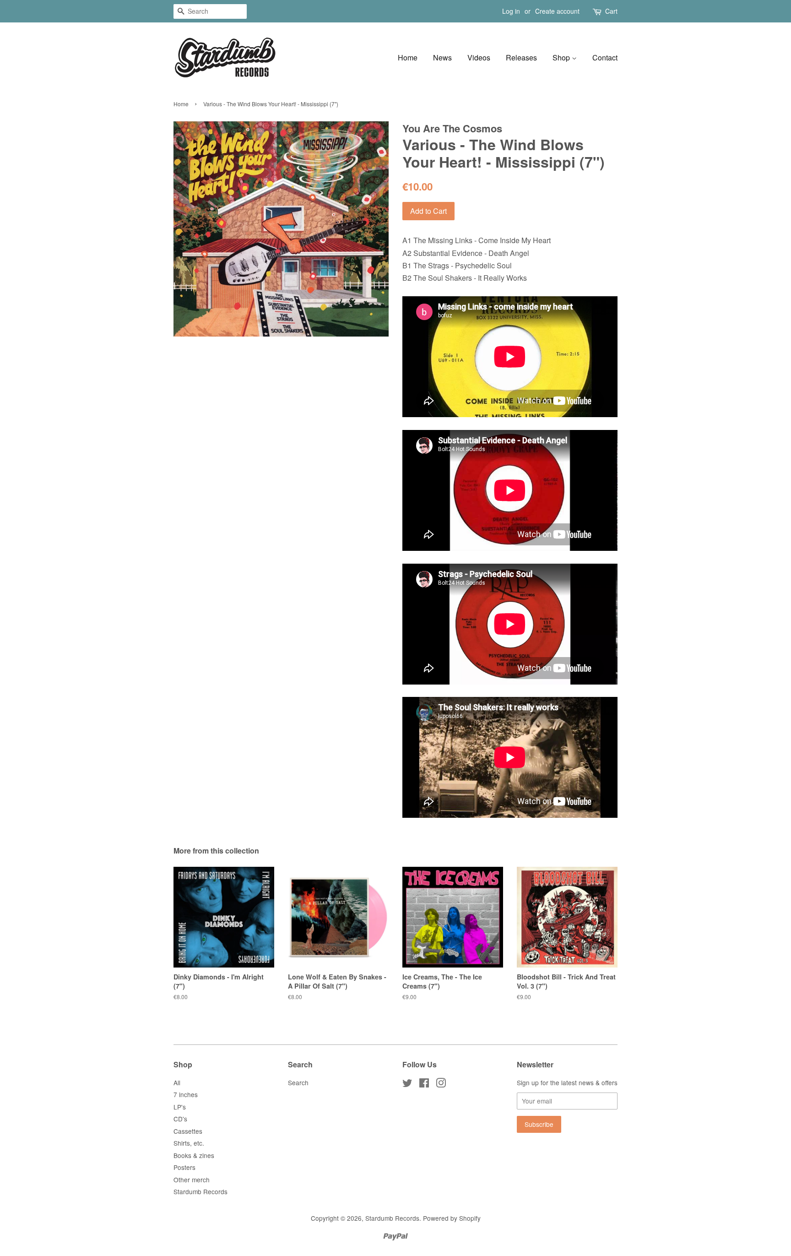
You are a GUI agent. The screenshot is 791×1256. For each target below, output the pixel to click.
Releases (521, 57)
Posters (184, 1167)
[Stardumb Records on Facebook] (424, 1084)
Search (298, 1082)
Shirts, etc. (188, 1142)
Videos (478, 57)
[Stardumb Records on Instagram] (441, 1084)
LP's (179, 1106)
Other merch (191, 1179)
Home (407, 57)
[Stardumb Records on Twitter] (407, 1084)
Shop (562, 57)
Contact (605, 57)
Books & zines (193, 1155)
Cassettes (187, 1131)
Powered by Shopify (452, 1218)
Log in (511, 11)
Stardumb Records (200, 1191)
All (176, 1082)
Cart (611, 11)
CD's (180, 1118)
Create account (557, 11)
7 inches (185, 1094)
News (442, 57)
